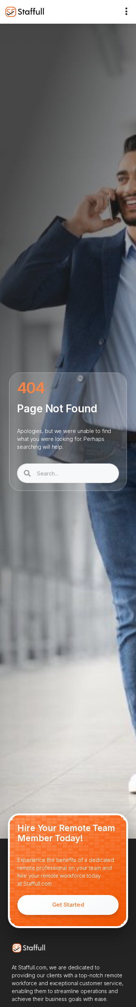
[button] (126, 12)
